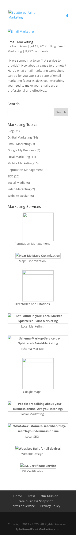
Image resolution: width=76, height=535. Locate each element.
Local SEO (32, 437)
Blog (53, 46)
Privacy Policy (50, 506)
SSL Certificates (32, 471)
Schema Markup (32, 349)
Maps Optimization (32, 261)
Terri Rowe (19, 46)
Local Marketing (19, 157)
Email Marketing (20, 42)
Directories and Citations (32, 304)
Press (31, 496)
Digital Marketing (20, 137)
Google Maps (32, 392)
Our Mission (49, 496)
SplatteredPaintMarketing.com (38, 529)
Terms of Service (23, 506)
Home (17, 496)
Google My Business (22, 150)
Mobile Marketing (20, 163)
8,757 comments (36, 51)
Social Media (17, 183)
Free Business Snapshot (36, 501)
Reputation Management (25, 170)
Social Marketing (32, 414)
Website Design (19, 196)
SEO (10, 176)
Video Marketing (19, 189)
